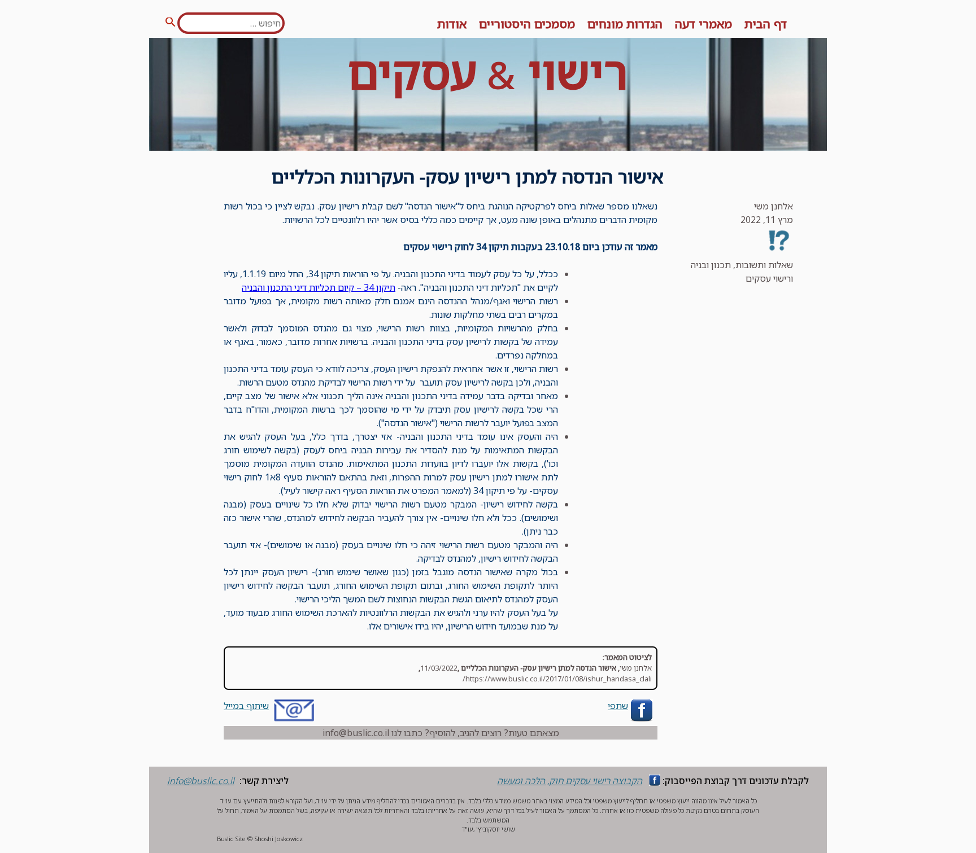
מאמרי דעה (703, 24)
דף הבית (765, 24)
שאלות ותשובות (764, 265)
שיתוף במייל (246, 705)
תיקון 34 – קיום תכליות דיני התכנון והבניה (318, 287)
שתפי (618, 705)
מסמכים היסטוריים (527, 24)
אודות (452, 24)
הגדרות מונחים (625, 24)
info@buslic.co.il (200, 781)
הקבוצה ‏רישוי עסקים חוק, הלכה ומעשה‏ (569, 781)
